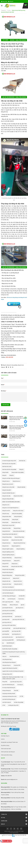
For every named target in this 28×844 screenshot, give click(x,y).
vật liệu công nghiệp (18, 702)
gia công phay (5, 634)
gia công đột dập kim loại (19, 628)
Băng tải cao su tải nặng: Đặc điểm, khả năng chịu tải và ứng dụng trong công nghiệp (16, 427)
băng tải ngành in (16, 545)
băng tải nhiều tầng (6, 557)
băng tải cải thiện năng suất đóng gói (11, 478)
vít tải (3, 705)
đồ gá (17, 601)
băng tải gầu (5, 522)
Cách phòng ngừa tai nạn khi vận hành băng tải (13, 590)
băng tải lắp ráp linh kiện (18, 531)
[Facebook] (25, 421)
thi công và (20, 684)
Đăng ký (11, 1)
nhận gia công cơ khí (7, 674)
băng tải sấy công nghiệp (8, 569)
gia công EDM (5, 631)
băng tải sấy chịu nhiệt (16, 566)
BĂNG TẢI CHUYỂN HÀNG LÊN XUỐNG (11, 501)
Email (3, 384)
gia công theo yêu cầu (7, 637)
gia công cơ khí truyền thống (9, 625)
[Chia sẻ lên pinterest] (10, 367)
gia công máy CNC (16, 631)
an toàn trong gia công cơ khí (9, 460)
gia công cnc (18, 616)
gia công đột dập (6, 628)
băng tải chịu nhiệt (18, 495)
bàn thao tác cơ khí (6, 466)
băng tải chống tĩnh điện (8, 498)
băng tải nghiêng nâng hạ (8, 554)
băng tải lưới (5, 540)
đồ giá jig (4, 604)
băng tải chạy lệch (6, 490)
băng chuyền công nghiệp (18, 472)
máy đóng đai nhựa (6, 659)
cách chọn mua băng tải (8, 587)
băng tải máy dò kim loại (19, 543)
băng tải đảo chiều (6, 516)
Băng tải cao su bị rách (7, 484)
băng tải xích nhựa (6, 584)
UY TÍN (21, 696)
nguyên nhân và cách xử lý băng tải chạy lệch (12, 671)
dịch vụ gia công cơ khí (7, 601)
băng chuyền (5, 472)
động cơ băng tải (14, 604)
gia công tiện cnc (20, 637)
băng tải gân (15, 519)
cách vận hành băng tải (7, 593)
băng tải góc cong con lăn (8, 525)
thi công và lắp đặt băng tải (8, 687)
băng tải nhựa (18, 557)
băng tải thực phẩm (19, 575)
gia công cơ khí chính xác (18, 619)
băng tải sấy (21, 365)
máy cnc (4, 656)
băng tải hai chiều (6, 528)
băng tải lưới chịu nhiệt (17, 540)
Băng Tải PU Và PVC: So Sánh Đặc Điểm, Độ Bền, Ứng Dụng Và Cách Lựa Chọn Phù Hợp (16, 446)
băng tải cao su (16, 481)
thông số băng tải (6, 690)
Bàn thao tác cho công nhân (9, 463)
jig (3, 643)
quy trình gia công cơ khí (16, 681)
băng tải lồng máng (19, 537)
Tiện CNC (16, 690)
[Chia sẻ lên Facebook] (6, 367)
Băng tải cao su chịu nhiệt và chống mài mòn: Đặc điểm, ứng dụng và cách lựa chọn (16, 418)
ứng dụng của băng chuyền (8, 693)
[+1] (12, 367)
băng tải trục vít (6, 578)
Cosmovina (21, 598)
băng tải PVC (5, 563)
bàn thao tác (22, 460)
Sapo (17, 832)
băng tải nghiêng (20, 548)
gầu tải (22, 604)
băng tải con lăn (6, 510)
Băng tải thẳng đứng (7, 575)
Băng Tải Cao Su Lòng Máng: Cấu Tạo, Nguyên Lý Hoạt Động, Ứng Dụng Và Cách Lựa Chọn (17, 436)
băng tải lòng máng (6, 537)
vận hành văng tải (6, 702)
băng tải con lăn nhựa (18, 510)
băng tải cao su (6, 481)
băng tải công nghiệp (12, 365)
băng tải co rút (5, 504)
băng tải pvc (14, 563)
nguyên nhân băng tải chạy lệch (9, 668)
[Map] (25, 418)
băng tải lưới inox (6, 543)
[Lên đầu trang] (23, 824)
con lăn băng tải (11, 598)
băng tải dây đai (18, 516)
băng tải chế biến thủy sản (8, 493)
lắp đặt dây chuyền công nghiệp (9, 648)
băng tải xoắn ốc (18, 584)
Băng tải (4, 365)
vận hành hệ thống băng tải (8, 699)
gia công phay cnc (16, 634)
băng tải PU (17, 560)
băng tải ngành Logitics (7, 548)
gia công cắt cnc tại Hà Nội (8, 610)
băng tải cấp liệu (21, 487)
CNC (3, 598)
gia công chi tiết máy (7, 616)
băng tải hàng (17, 528)
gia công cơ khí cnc (6, 622)
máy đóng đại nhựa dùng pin (9, 662)
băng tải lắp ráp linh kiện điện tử (9, 534)
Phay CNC (4, 681)
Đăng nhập (4, 1)
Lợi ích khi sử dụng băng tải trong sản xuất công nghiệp (13, 652)
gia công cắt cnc (19, 607)
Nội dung (3, 390)
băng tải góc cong (16, 522)
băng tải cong (5, 513)
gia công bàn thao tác (7, 607)
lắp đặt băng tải (10, 643)
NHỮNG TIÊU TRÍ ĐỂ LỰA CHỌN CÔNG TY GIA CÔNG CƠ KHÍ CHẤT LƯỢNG (12, 677)
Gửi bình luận (6, 404)
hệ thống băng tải (21, 640)
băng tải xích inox (18, 581)
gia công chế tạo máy (7, 613)
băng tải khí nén (6, 531)
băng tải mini (5, 545)
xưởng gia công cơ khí (13, 705)
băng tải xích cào (6, 581)
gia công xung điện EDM (7, 640)
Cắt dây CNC (22, 595)
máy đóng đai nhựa (14, 656)
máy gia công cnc (6, 665)
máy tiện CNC (17, 665)
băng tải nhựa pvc (6, 560)
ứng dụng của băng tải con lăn (9, 696)
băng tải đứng (5, 519)
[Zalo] (25, 425)
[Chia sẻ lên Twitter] (8, 367)
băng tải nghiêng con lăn (8, 551)
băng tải (4, 475)
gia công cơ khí (5, 619)
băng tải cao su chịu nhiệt (8, 487)
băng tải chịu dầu (6, 495)
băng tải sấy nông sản (7, 572)
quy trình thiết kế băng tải (8, 684)
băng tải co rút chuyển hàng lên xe (10, 507)
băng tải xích (16, 578)
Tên (2, 378)
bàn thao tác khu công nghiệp (9, 469)
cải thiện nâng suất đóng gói (9, 595)
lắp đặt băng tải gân (7, 645)
